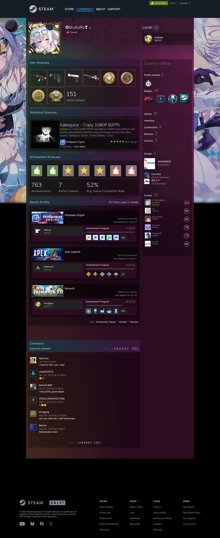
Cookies (157, 524)
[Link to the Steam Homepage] (41, 11)
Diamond (48, 266)
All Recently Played (106, 321)
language (184, 3)
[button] (167, 27)
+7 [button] (123, 274)
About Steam (106, 506)
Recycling (135, 524)
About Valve (136, 506)
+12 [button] (123, 237)
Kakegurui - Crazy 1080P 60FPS (90, 124)
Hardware (135, 518)
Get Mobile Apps (191, 512)
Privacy (157, 506)
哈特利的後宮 (164, 161)
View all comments (40, 348)
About (100, 9)
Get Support (189, 518)
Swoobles (156, 174)
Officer (47, 230)
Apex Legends (72, 251)
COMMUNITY (85, 9)
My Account (189, 524)
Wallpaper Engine (75, 141)
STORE (69, 9)
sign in (172, 3)
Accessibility (159, 512)
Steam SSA (105, 512)
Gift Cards (104, 529)
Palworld (69, 288)
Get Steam (188, 506)
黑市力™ (155, 180)
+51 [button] (123, 310)
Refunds (157, 529)
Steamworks (105, 518)
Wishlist (123, 321)
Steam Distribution (109, 524)
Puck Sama (79, 146)
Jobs (132, 512)
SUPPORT (114, 9)
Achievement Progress (97, 228)
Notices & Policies (162, 518)
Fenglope (48, 303)
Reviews (134, 321)
